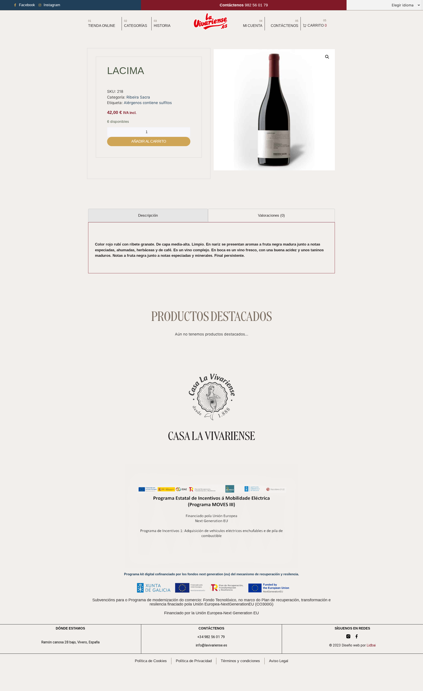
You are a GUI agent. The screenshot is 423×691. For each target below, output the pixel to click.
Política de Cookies (151, 661)
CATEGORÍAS (135, 26)
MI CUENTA (252, 26)
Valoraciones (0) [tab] (271, 215)
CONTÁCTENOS (284, 26)
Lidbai (371, 645)
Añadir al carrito (148, 141)
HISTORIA (162, 26)
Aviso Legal (278, 661)
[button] (327, 57)
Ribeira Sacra (138, 97)
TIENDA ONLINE (101, 26)
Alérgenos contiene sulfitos (148, 103)
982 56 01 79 (244, 5)
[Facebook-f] (357, 636)
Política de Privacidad (194, 661)
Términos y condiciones (240, 661)
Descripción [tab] (148, 215)
